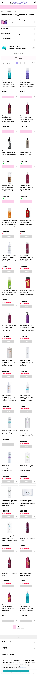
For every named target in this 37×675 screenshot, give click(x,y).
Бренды (9, 11)
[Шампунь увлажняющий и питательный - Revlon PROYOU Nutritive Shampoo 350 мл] (9, 562)
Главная (3, 11)
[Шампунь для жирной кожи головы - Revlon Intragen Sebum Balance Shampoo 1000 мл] (27, 457)
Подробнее (23, 667)
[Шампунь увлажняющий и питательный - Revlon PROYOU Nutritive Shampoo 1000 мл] (27, 527)
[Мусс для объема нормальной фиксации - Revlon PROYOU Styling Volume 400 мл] (27, 178)
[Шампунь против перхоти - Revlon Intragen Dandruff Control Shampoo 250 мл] (9, 422)
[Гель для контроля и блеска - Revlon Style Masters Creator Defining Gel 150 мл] (27, 143)
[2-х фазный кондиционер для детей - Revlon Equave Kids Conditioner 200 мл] (9, 283)
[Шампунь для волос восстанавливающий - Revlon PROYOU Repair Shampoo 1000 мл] (27, 562)
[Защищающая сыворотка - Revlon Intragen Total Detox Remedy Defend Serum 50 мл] (9, 492)
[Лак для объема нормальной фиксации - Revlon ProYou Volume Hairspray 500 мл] (27, 248)
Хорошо (15, 671)
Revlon (14, 11)
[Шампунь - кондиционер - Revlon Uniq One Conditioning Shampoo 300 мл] (27, 283)
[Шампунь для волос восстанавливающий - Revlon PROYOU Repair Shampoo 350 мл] (9, 597)
